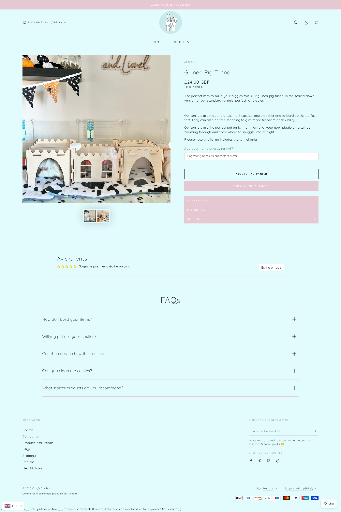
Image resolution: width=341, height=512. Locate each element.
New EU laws (32, 468)
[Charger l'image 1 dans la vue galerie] (90, 216)
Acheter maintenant (251, 185)
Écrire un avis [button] (271, 267)
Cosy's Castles (41, 488)
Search (27, 430)
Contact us (30, 436)
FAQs (26, 449)
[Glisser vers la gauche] (25, 4)
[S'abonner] (316, 431)
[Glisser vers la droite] (315, 4)
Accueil (189, 62)
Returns (28, 462)
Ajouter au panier (251, 173)
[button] (296, 22)
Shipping (29, 456)
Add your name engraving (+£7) (209, 148)
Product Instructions (38, 443)
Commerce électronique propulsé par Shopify (50, 493)
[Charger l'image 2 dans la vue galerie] (103, 216)
